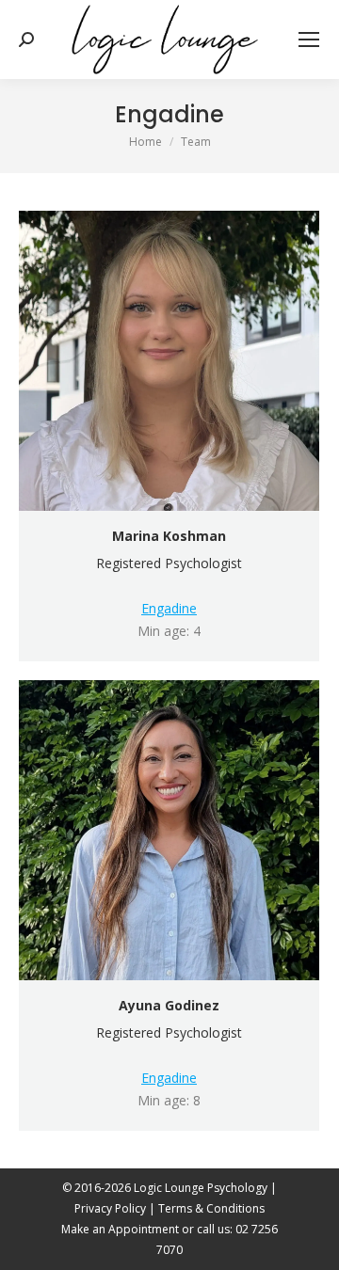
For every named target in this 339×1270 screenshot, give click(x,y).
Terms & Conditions (211, 1208)
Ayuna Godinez (169, 1005)
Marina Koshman (169, 536)
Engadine (169, 608)
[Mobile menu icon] (309, 39)
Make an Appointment (120, 1229)
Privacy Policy (110, 1208)
